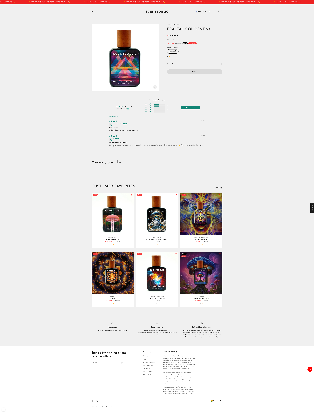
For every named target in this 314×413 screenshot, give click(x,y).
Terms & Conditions (148, 365)
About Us (146, 356)
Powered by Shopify (107, 406)
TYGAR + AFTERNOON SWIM (201, 237)
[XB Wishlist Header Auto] (218, 11)
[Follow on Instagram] (97, 401)
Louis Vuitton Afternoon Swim (157, 296)
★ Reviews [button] (312, 208)
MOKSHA (113, 298)
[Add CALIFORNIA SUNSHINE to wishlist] (175, 253)
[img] (113, 121)
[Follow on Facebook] (93, 401)
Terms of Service (148, 371)
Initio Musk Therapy (112, 237)
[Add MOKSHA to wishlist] (131, 253)
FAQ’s (144, 359)
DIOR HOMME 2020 (173, 24)
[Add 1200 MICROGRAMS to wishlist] (220, 194)
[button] (148, 104)
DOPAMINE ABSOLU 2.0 (201, 298)
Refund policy (147, 374)
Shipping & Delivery (149, 362)
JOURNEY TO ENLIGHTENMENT (157, 239)
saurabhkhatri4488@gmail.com (146, 332)
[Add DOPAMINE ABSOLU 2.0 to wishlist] (220, 253)
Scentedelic (112, 296)
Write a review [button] (190, 107)
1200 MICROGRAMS (201, 239)
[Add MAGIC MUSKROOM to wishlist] (131, 194)
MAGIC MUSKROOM (112, 239)
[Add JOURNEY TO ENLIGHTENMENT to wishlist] (175, 194)
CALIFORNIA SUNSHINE (157, 298)
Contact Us (146, 368)
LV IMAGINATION (157, 237)
